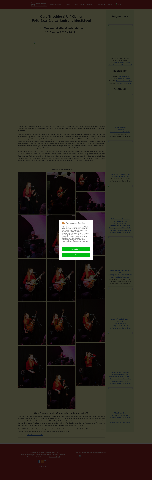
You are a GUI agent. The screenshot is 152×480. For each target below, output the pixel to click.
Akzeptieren (76, 249)
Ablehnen (76, 255)
